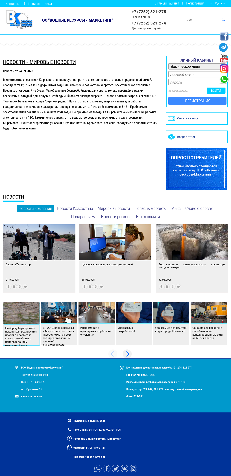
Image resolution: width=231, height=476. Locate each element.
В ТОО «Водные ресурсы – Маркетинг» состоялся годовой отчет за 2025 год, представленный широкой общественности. (58, 336)
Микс (176, 208)
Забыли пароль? (178, 90)
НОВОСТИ (13, 197)
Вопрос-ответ (186, 137)
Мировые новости (114, 208)
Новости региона (116, 216)
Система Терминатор (18, 264)
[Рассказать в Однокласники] (20, 288)
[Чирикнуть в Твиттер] (25, 288)
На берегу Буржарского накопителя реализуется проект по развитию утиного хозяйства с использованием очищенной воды (21, 337)
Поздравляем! (83, 216)
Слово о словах (199, 208)
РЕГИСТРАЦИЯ (197, 101)
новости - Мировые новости (39, 62)
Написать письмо (40, 3)
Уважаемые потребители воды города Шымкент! (171, 329)
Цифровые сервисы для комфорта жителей (107, 264)
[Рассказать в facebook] (8, 288)
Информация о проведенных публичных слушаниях (96, 331)
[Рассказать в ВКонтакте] (14, 288)
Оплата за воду (187, 118)
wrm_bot (100, 456)
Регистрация (195, 3)
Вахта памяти (148, 216)
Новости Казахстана (75, 208)
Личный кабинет (167, 3)
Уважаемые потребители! (126, 329)
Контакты (12, 3)
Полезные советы (151, 208)
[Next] (127, 353)
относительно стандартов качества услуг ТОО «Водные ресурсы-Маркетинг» (196, 165)
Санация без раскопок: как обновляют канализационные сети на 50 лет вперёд (207, 333)
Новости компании (35, 208)
